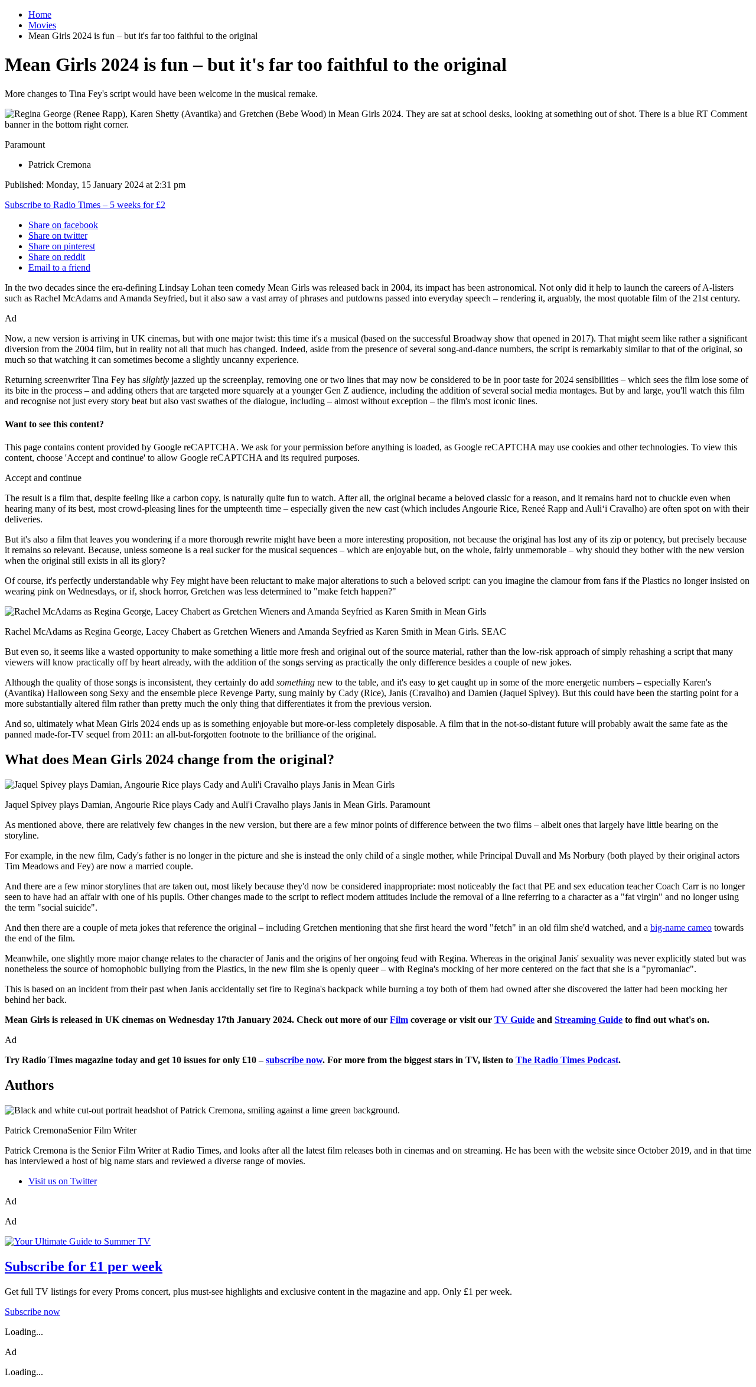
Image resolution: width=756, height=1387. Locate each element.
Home (39, 14)
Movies (42, 25)
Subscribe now (32, 1312)
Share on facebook (63, 225)
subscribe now (294, 1060)
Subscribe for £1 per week (83, 1266)
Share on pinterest (61, 246)
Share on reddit (56, 257)
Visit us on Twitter (62, 1181)
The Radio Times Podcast (567, 1060)
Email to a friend (59, 267)
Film (399, 1020)
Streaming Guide (589, 1020)
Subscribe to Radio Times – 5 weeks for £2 (85, 205)
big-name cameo (681, 927)
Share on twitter (57, 235)
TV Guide (514, 1020)
